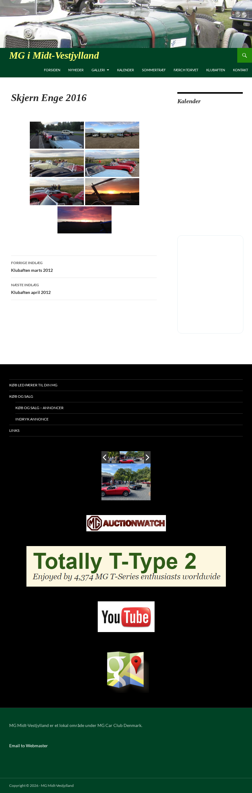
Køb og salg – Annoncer (39, 407)
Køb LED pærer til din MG (33, 385)
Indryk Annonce (32, 419)
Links (14, 430)
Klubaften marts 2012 (32, 266)
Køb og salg (21, 396)
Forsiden (52, 70)
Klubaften (215, 70)
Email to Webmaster (28, 745)
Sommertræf (154, 70)
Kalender (125, 70)
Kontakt (240, 70)
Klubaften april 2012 (31, 289)
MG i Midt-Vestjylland (54, 55)
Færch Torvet (186, 70)
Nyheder (76, 70)
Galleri (98, 70)
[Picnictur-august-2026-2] (132, 457)
